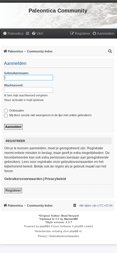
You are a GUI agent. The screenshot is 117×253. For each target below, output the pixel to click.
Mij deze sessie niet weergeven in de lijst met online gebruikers (50, 115)
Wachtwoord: (13, 85)
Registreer (13, 190)
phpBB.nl (75, 231)
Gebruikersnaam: (16, 73)
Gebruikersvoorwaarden (23, 179)
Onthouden (16, 110)
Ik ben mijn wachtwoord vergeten (26, 95)
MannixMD (71, 218)
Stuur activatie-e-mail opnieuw (24, 100)
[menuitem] (13, 33)
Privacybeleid (55, 179)
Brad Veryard (70, 215)
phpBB (44, 226)
